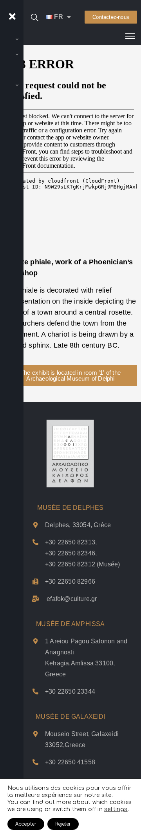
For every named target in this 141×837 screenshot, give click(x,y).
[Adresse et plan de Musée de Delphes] (35, 525)
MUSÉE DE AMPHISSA (70, 624)
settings (116, 809)
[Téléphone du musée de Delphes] (35, 581)
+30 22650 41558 (70, 762)
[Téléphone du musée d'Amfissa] (35, 691)
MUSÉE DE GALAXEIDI (70, 716)
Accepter (25, 824)
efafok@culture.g (71, 598)
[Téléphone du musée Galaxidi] (35, 762)
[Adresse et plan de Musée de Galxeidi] (35, 734)
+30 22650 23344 (70, 691)
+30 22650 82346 (70, 553)
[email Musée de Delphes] (35, 599)
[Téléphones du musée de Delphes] (35, 542)
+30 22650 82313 (70, 542)
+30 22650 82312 (70, 564)
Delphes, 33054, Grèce (78, 525)
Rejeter (63, 824)
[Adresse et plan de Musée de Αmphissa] (35, 641)
